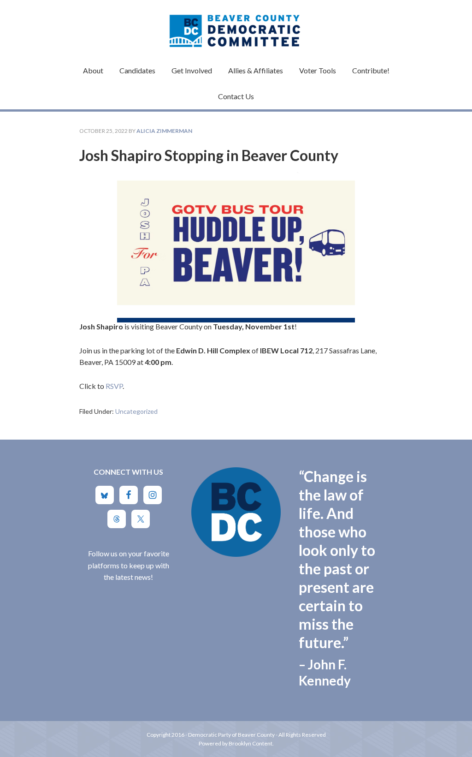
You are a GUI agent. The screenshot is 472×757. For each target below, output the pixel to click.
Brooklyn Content (250, 743)
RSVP (114, 385)
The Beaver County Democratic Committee (236, 25)
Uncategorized (136, 411)
